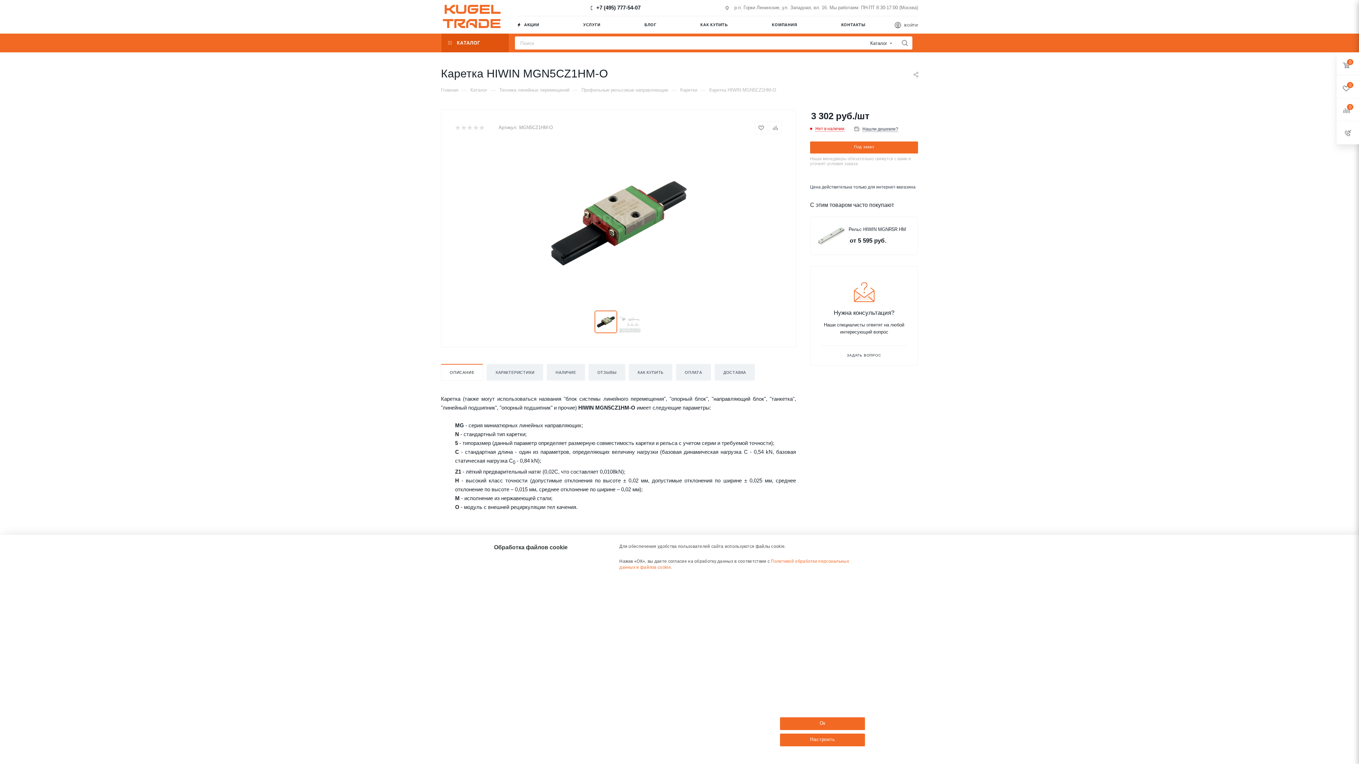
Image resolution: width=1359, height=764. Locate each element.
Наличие (566, 372)
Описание (462, 372)
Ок (823, 723)
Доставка (734, 372)
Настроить (822, 739)
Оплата (693, 372)
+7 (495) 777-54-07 (618, 8)
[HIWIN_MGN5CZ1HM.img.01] (618, 222)
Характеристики (514, 372)
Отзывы (607, 372)
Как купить (651, 372)
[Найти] (904, 43)
